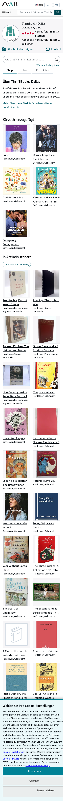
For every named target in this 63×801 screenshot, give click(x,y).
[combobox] (36, 12)
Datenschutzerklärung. (38, 765)
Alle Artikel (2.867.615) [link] (17, 264)
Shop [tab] (10, 70)
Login (48, 5)
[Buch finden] (57, 12)
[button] (56, 59)
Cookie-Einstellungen (14, 751)
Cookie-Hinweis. (11, 758)
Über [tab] (24, 70)
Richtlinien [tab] (42, 70)
